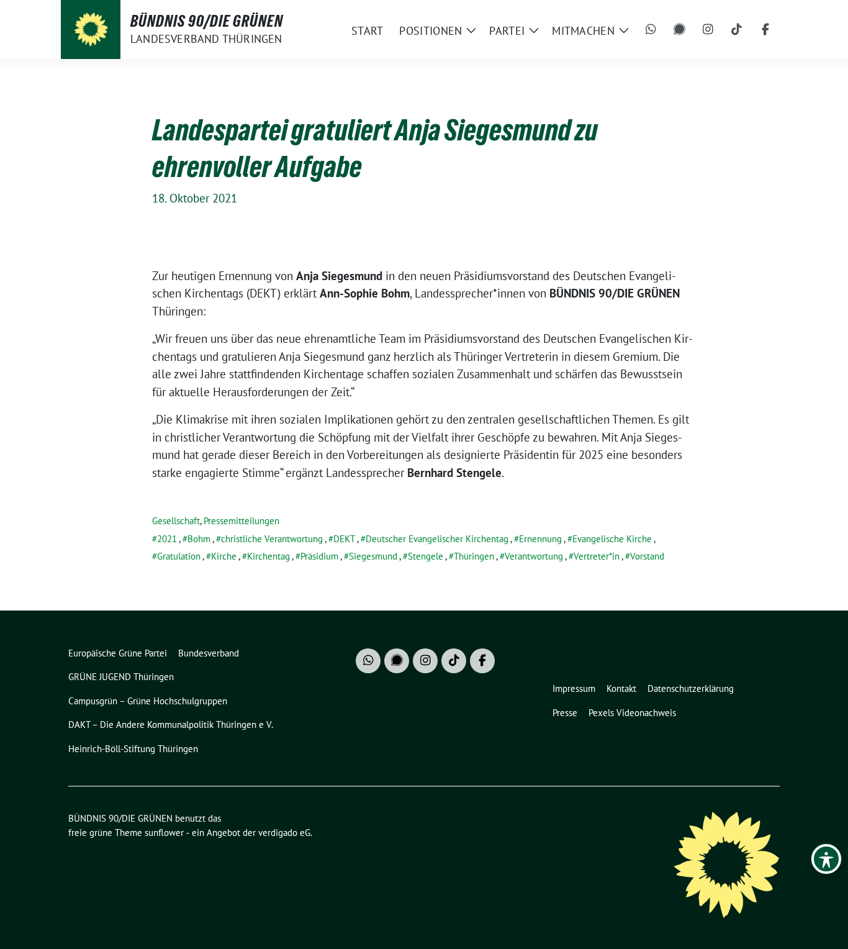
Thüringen (474, 556)
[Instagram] (708, 29)
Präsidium (319, 556)
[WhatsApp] (651, 29)
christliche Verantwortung (272, 539)
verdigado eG (284, 832)
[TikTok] (736, 29)
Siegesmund (373, 556)
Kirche (224, 556)
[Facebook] (765, 29)
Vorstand (647, 556)
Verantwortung (534, 556)
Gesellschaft (176, 521)
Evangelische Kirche (612, 539)
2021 (167, 539)
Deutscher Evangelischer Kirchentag (437, 539)
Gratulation (179, 556)
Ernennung (540, 539)
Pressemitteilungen (241, 521)
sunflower (164, 832)
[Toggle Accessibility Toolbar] (826, 859)
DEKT (344, 539)
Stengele (425, 556)
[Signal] (679, 29)
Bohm (198, 539)
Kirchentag (268, 556)
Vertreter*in (597, 556)
